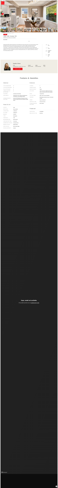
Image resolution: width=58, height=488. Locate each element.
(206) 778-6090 (30, 66)
